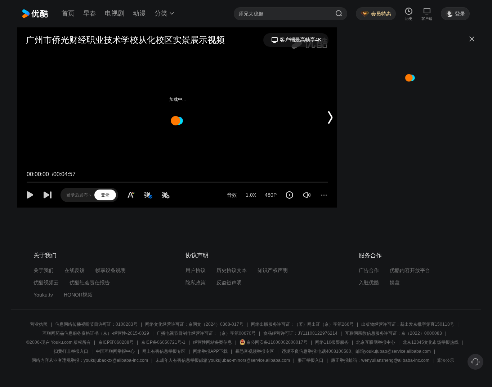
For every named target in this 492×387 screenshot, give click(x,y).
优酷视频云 (46, 282)
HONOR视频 (78, 295)
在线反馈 (74, 270)
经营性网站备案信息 (212, 342)
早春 (89, 13)
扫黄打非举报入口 (71, 351)
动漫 (139, 13)
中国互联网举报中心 (115, 351)
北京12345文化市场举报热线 (431, 342)
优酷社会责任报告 (90, 282)
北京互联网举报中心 (375, 342)
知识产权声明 (273, 270)
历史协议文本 (231, 270)
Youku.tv (43, 295)
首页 (68, 13)
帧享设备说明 (110, 270)
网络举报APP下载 (210, 351)
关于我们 (43, 270)
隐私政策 (195, 282)
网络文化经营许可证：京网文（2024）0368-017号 (194, 324)
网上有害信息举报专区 (163, 351)
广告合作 (369, 270)
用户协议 (195, 270)
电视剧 (114, 13)
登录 (105, 194)
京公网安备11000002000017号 (277, 342)
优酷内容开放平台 (410, 270)
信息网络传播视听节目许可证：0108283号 (96, 324)
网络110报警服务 (332, 342)
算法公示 (445, 360)
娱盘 (395, 282)
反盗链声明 (229, 282)
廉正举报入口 (310, 360)
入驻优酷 (369, 282)
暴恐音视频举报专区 (254, 351)
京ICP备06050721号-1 (163, 342)
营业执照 (39, 324)
